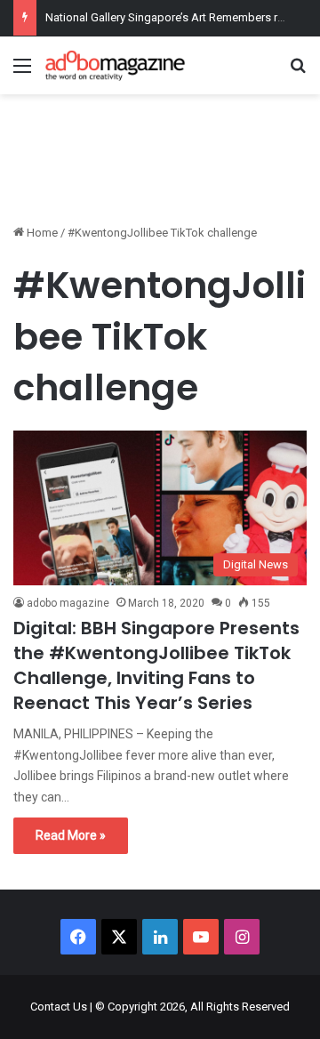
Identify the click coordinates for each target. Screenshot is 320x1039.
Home (41, 232)
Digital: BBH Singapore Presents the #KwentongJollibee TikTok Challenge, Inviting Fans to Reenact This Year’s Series (156, 665)
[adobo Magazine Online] (115, 65)
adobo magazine (68, 603)
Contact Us (58, 1006)
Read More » (71, 835)
